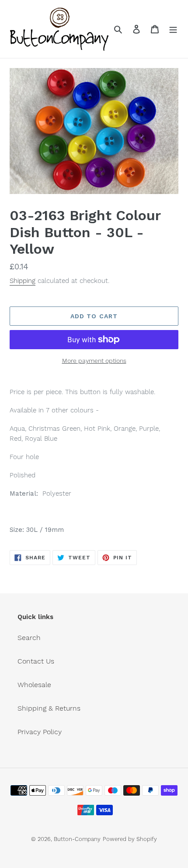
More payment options (94, 360)
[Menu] (173, 28)
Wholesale (34, 685)
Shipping (22, 281)
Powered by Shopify (130, 839)
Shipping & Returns (48, 708)
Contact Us (35, 661)
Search (29, 637)
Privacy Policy (39, 732)
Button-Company (77, 839)
